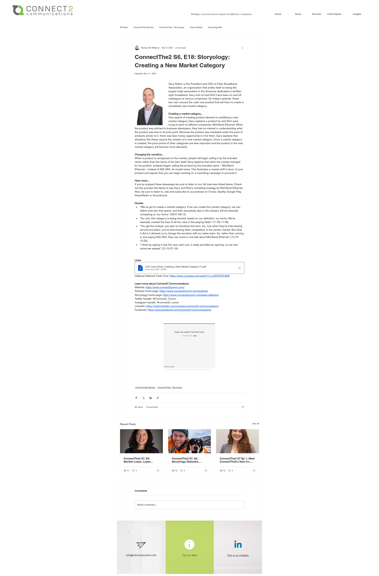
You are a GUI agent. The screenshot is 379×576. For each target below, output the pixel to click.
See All (256, 423)
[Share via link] (157, 397)
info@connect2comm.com (141, 555)
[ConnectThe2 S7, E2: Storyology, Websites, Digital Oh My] (189, 441)
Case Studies (196, 27)
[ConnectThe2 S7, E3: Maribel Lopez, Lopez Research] (141, 441)
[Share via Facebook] (136, 397)
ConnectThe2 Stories (144, 27)
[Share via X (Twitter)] (143, 397)
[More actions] (242, 48)
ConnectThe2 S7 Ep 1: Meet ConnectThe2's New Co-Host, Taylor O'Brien (237, 460)
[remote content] (189, 346)
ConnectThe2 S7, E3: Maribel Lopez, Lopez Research (137, 460)
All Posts (124, 27)
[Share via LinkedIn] (150, 397)
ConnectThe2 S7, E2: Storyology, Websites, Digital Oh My (185, 460)
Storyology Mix (215, 27)
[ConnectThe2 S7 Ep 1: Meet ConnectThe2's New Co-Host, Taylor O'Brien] (237, 441)
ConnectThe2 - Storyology (171, 27)
